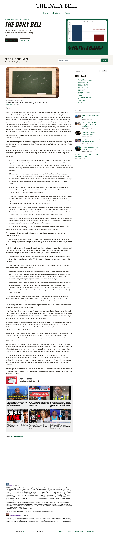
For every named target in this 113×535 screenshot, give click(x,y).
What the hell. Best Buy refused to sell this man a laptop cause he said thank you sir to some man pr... (60, 404)
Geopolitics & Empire (84, 92)
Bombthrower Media (28, 532)
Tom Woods (81, 99)
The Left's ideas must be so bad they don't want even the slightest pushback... (17, 403)
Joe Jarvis (9, 104)
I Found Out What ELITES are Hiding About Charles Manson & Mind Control (91, 125)
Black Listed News (83, 84)
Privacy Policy (79, 531)
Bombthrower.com (83, 85)
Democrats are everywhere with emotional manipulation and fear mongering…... (39, 403)
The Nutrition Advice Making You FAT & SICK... (17, 425)
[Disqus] (39, 460)
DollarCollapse (82, 89)
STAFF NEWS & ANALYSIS (17, 436)
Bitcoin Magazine (83, 82)
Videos (67, 13)
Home (45, 13)
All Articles (56, 13)
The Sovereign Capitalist (85, 80)
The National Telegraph (84, 97)
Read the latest (11, 40)
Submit (105, 60)
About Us (60, 531)
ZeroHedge (81, 100)
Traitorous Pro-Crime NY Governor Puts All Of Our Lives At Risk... (39, 426)
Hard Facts (81, 94)
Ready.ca (80, 102)
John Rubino (81, 95)
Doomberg (81, 90)
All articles (25, 40)
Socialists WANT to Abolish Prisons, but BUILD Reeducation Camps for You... (60, 426)
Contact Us (69, 531)
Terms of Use (90, 531)
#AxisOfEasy (81, 79)
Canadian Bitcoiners (83, 87)
